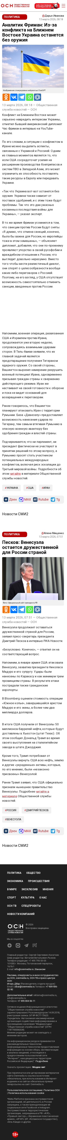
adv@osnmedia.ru (16, 998)
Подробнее (42, 1061)
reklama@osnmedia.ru (45, 995)
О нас (43, 897)
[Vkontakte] (14, 97)
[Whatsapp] (29, 97)
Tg (58, 499)
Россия (11, 810)
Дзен (13, 499)
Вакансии (40, 969)
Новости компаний (20, 914)
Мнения (48, 889)
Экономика (15, 881)
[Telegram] (21, 97)
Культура (27, 897)
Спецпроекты (31, 905)
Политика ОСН (52, 1090)
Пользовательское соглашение (24, 1090)
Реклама (13, 297)
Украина (12, 487)
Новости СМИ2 (15, 514)
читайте (15, 473)
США (31, 487)
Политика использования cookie (26, 1093)
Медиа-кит (38, 1067)
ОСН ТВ (11, 905)
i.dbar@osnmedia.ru (24, 986)
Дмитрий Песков (37, 810)
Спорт (11, 897)
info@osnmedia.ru (24, 969)
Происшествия (38, 881)
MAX (27, 499)
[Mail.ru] (37, 97)
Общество (33, 872)
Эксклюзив (30, 889)
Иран (46, 487)
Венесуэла (14, 819)
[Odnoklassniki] (6, 97)
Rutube (43, 499)
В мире (12, 889)
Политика (14, 872)
